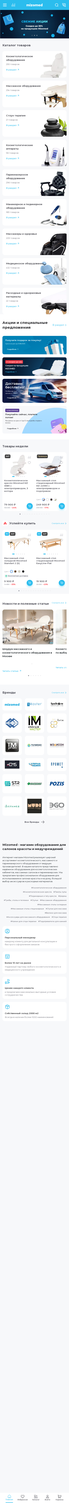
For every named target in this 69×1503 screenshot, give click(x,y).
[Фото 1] (13, 476)
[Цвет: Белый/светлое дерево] (55, 499)
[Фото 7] (57, 554)
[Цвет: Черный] (23, 571)
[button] (34, 64)
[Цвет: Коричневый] (51, 499)
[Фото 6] (24, 476)
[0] (13, 5)
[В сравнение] (29, 457)
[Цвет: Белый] (47, 499)
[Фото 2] (16, 476)
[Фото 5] (22, 476)
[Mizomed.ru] (34, 5)
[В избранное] (29, 462)
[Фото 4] (20, 476)
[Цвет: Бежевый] (19, 571)
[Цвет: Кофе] (15, 571)
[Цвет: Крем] (11, 571)
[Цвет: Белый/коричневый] (43, 499)
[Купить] (30, 506)
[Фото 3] (18, 476)
